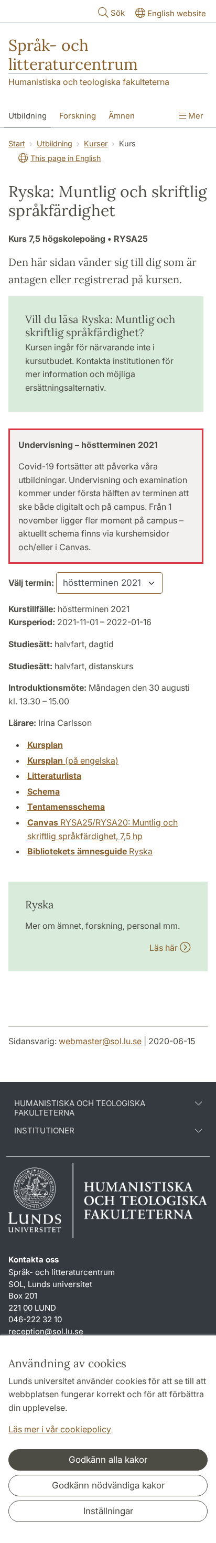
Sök (118, 13)
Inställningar (108, 1511)
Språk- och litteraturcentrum (73, 54)
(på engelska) (72, 760)
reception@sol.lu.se (45, 1331)
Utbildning (27, 116)
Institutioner (44, 1130)
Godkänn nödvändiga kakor (108, 1485)
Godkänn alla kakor (108, 1459)
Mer (194, 116)
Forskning (77, 116)
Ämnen (122, 116)
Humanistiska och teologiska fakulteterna (88, 82)
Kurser (95, 143)
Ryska (90, 851)
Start (16, 143)
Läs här (164, 947)
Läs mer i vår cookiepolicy (59, 1429)
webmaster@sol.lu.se (100, 1041)
